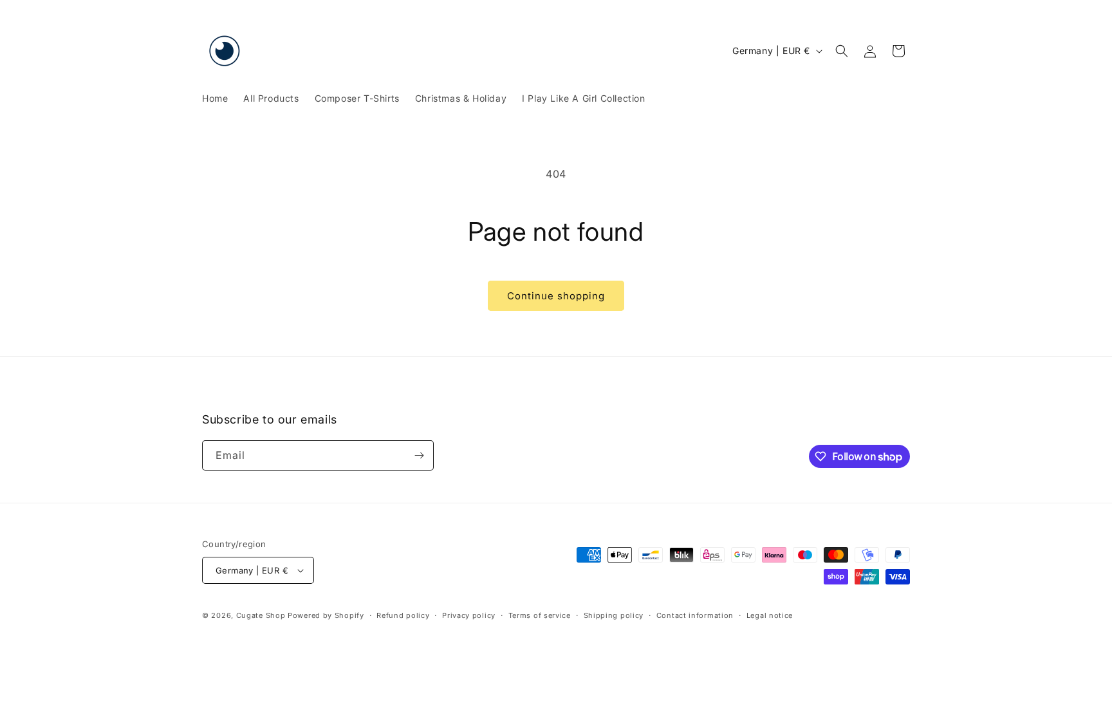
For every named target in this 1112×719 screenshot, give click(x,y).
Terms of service (539, 615)
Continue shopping (556, 296)
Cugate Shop (261, 615)
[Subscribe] (419, 455)
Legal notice (769, 615)
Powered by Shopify (326, 615)
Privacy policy (469, 615)
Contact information (695, 615)
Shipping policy (614, 615)
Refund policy (402, 615)
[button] (842, 51)
